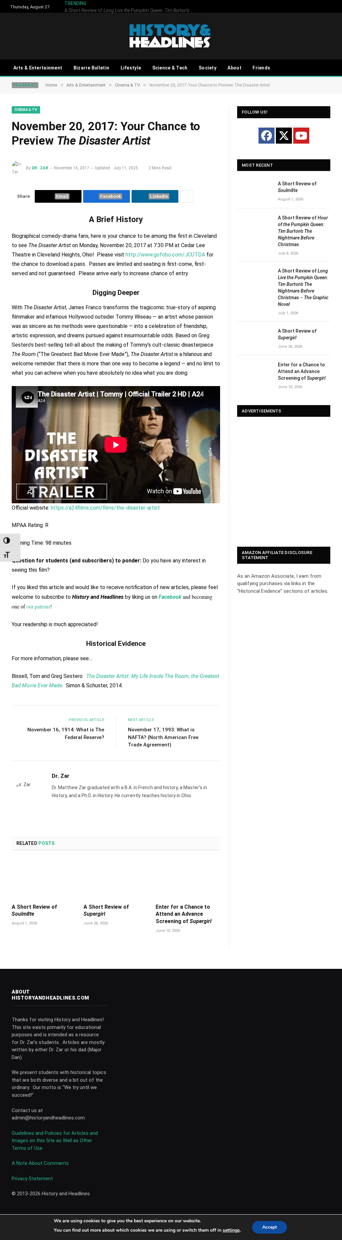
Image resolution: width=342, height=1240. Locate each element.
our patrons (38, 606)
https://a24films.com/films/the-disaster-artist (105, 508)
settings (231, 1230)
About (234, 67)
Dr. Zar (40, 168)
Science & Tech (170, 67)
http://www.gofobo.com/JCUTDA (165, 254)
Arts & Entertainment (37, 67)
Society (207, 67)
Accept (269, 1227)
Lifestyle (131, 67)
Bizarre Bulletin (91, 67)
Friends (261, 67)
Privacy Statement (32, 1179)
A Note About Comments (40, 1163)
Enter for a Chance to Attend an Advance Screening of (183, 914)
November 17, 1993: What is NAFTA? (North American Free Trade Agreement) (163, 737)
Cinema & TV (25, 110)
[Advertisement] (283, 482)
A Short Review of (186, 6)
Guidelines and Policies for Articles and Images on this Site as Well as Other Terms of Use (55, 1140)
